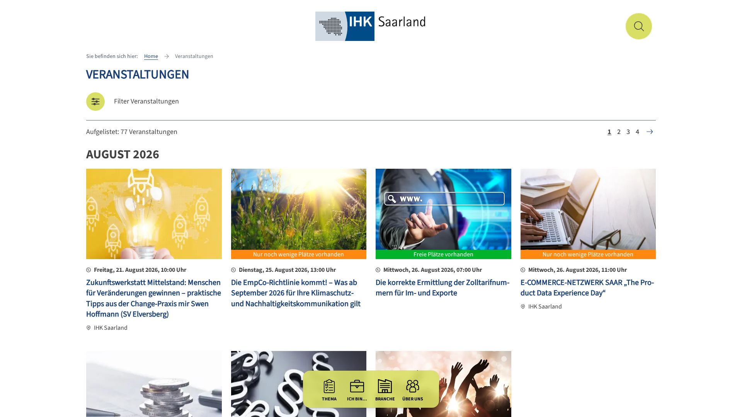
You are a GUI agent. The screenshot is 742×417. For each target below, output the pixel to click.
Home (151, 56)
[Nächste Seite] (649, 132)
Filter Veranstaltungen (146, 101)
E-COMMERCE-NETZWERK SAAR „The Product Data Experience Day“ (587, 288)
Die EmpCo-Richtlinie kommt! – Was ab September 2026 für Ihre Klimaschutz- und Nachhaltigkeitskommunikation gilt (296, 293)
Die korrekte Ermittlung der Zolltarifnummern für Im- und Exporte (442, 288)
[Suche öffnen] (639, 26)
